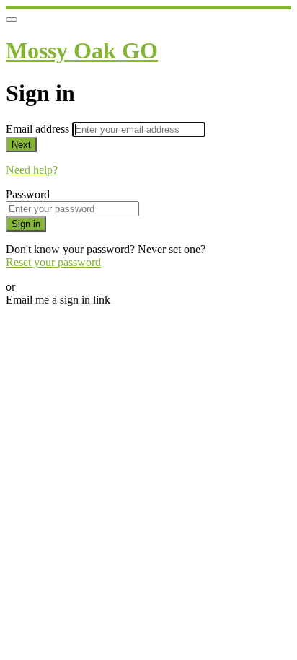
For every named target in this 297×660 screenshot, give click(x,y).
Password (28, 194)
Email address (39, 129)
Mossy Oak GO (82, 50)
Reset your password (53, 262)
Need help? (32, 170)
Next (21, 144)
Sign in (26, 224)
